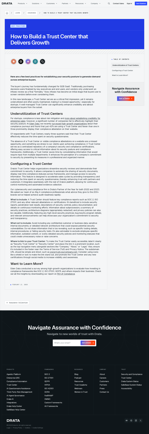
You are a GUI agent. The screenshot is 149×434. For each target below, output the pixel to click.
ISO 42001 (49, 388)
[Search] (109, 3)
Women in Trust (81, 392)
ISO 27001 (48, 378)
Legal (8, 428)
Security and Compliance (131, 374)
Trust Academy (80, 385)
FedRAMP (48, 395)
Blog (76, 374)
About (102, 374)
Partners (65, 3)
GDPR (47, 381)
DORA (47, 392)
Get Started (141, 3)
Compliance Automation (17, 381)
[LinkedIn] (136, 420)
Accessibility (126, 388)
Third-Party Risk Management (19, 392)
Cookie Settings (37, 428)
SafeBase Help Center (16, 409)
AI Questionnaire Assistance (18, 388)
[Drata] (7, 4)
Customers (50, 3)
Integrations (12, 402)
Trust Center (12, 385)
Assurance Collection (18, 303)
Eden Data (34, 123)
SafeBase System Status (131, 385)
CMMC (47, 399)
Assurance (32, 13)
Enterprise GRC (13, 378)
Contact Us (104, 392)
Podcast (77, 378)
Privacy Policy (17, 428)
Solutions (35, 3)
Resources (79, 3)
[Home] (7, 13)
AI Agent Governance (15, 395)
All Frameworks (51, 406)
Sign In (129, 3)
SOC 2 (47, 374)
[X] (140, 420)
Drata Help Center (14, 406)
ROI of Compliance (66, 274)
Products (21, 3)
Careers (103, 378)
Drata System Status (130, 381)
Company (94, 3)
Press (102, 388)
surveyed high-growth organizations (69, 123)
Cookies (27, 428)
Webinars (78, 388)
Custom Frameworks (53, 402)
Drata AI (10, 399)
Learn (17, 13)
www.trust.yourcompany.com (63, 252)
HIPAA (47, 385)
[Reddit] (131, 420)
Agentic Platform (14, 374)
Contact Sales (118, 3)
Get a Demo (124, 98)
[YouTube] (126, 420)
